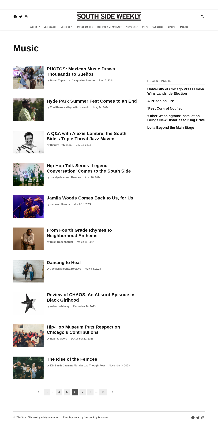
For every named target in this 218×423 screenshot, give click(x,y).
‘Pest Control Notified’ (165, 108)
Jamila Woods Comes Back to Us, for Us (90, 197)
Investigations (85, 26)
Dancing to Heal (64, 262)
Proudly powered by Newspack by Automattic (86, 417)
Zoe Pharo (56, 107)
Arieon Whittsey (59, 306)
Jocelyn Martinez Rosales (65, 177)
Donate (184, 26)
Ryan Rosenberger (61, 242)
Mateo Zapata (58, 80)
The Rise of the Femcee (72, 359)
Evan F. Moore (58, 338)
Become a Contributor (109, 26)
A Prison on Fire (160, 101)
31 (103, 392)
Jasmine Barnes (60, 204)
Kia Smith (56, 365)
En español (50, 26)
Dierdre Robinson (61, 145)
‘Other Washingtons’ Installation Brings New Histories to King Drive (176, 118)
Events (172, 26)
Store (145, 26)
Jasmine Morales (73, 365)
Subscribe (157, 26)
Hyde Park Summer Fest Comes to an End (92, 101)
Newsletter (131, 26)
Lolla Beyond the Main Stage (170, 128)
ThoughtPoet (97, 365)
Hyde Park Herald (79, 107)
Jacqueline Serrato (83, 80)
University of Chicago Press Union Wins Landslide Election (175, 91)
